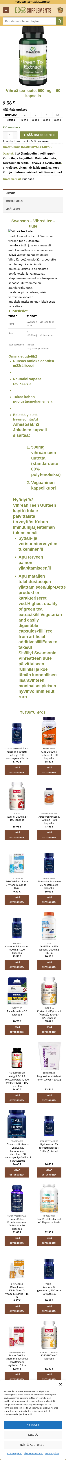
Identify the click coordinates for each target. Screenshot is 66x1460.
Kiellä (33, 1434)
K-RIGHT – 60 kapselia (49, 1357)
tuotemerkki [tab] (14, 200)
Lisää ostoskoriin (39, 135)
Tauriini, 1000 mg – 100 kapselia (17, 818)
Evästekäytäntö (14, 1453)
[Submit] (59, 21)
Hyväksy (33, 1424)
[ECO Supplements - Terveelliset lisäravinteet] (33, 10)
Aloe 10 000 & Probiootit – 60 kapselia (49, 755)
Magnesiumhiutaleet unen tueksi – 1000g (49, 1078)
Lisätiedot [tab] (13, 208)
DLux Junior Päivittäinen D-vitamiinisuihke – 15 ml (17, 1292)
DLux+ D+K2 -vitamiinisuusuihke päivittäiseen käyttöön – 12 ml (17, 1360)
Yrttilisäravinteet (50, 172)
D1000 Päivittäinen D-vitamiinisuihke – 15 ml (17, 885)
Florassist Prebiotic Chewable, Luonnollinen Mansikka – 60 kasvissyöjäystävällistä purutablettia (18, 1152)
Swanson (28, 179)
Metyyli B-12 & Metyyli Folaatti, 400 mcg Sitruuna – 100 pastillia (17, 1081)
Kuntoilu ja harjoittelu (18, 158)
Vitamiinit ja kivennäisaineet (39, 167)
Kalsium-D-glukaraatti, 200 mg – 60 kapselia (49, 1290)
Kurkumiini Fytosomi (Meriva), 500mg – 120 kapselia (49, 1014)
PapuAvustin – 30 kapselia (17, 1013)
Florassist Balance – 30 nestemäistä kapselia (49, 885)
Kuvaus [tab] (10, 193)
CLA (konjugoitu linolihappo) (34, 153)
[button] (60, 1384)
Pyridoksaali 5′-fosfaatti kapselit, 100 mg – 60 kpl (49, 1147)
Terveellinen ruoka (16, 163)
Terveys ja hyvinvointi (45, 163)
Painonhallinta (45, 158)
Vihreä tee (10, 167)
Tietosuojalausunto (33, 1453)
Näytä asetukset (33, 1444)
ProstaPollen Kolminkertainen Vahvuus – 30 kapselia (17, 1224)
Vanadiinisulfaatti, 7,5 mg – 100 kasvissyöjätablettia (17, 755)
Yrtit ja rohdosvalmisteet (20, 172)
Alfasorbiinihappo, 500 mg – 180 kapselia (49, 820)
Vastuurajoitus (52, 1453)
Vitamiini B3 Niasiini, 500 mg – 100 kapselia (17, 950)
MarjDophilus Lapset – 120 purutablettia (49, 1221)
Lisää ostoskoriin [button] (17, 770)
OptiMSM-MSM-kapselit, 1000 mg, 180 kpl (49, 950)
